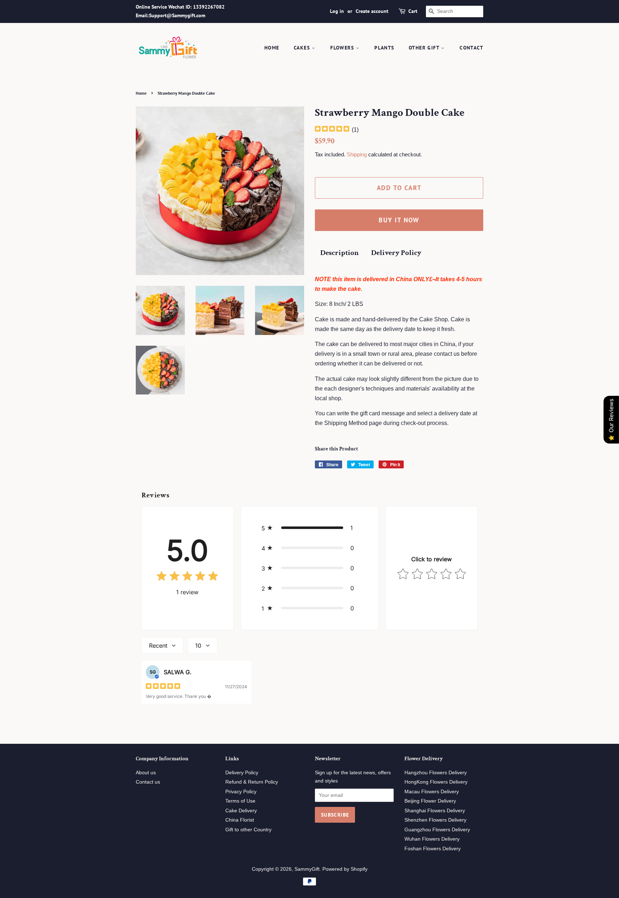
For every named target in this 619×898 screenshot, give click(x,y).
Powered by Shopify (345, 869)
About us (146, 772)
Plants (384, 47)
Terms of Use (240, 801)
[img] (332, 129)
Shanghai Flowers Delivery (434, 810)
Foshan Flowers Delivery (432, 848)
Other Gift (425, 47)
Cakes (303, 47)
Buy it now (399, 220)
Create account (372, 11)
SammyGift (307, 869)
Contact (471, 47)
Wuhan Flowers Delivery (432, 839)
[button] (309, 528)
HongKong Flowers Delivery (435, 782)
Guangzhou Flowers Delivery (437, 829)
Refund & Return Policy (251, 782)
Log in (337, 11)
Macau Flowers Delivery (431, 791)
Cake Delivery (241, 810)
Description (339, 252)
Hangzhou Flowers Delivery (435, 772)
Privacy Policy (240, 791)
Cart (412, 11)
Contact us (148, 782)
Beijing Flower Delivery (430, 801)
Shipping (357, 154)
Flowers (343, 47)
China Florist (239, 820)
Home (271, 47)
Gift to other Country (248, 829)
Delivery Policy (396, 252)
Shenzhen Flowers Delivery (435, 820)
